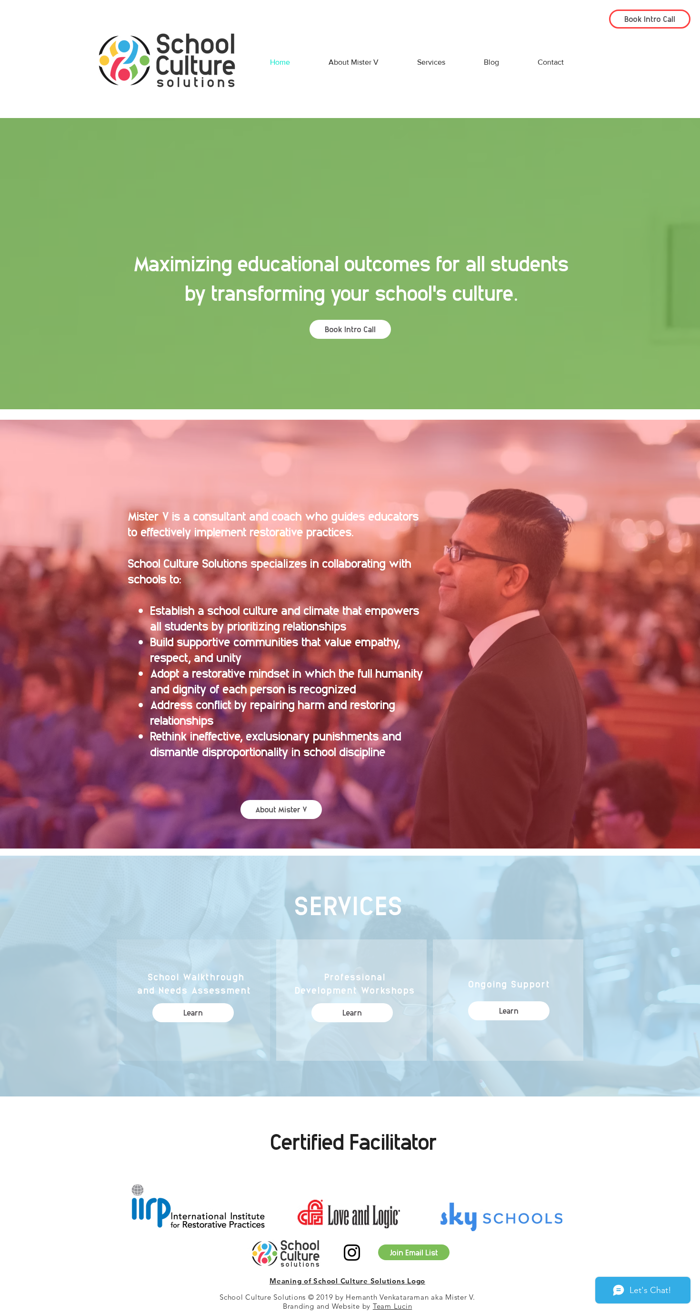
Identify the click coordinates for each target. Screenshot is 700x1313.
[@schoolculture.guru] (352, 1253)
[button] (193, 1012)
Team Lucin (392, 1306)
